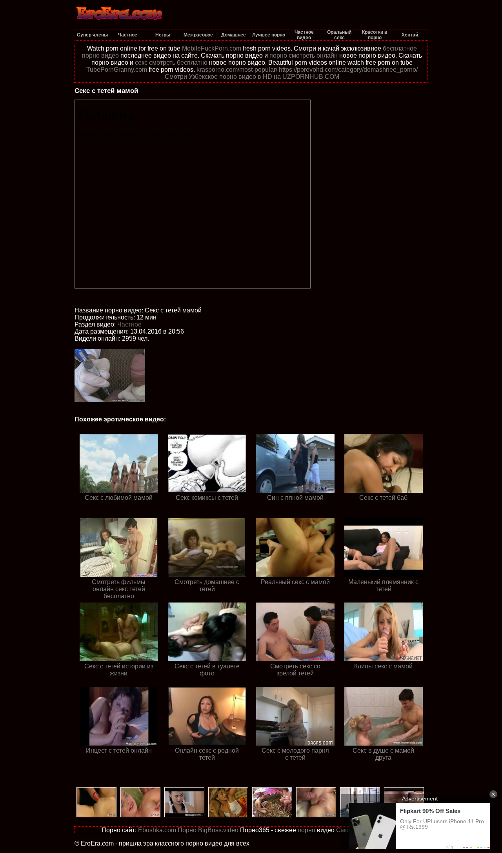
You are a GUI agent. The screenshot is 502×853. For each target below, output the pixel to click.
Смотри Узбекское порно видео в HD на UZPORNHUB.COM (252, 76)
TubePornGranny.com (116, 69)
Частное (129, 324)
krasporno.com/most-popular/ (236, 69)
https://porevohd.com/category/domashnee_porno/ (348, 69)
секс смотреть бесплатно (171, 62)
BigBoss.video (218, 830)
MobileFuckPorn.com (211, 48)
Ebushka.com (157, 830)
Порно (187, 830)
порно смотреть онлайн (303, 55)
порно (306, 830)
